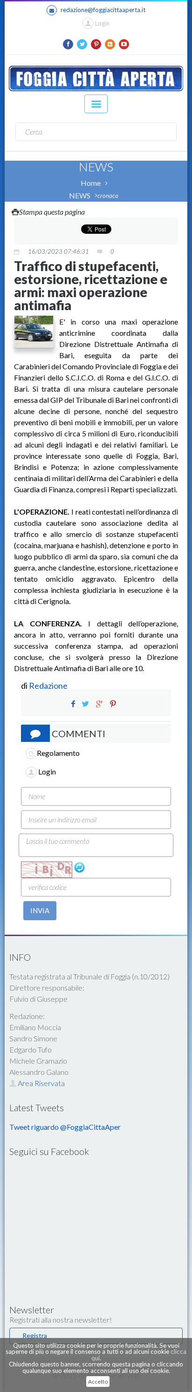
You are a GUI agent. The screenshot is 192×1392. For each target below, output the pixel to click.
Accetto (98, 1381)
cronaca (107, 195)
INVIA (39, 910)
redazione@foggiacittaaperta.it (103, 10)
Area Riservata (40, 1083)
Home (91, 182)
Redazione (49, 685)
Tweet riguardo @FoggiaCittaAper (65, 1126)
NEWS (79, 195)
